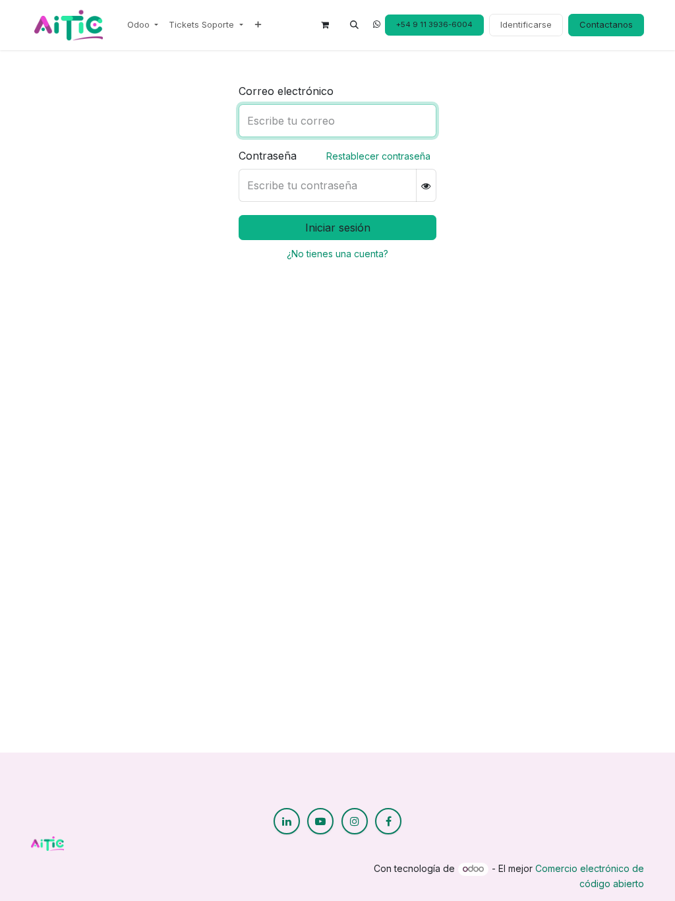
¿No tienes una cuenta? (337, 253)
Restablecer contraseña (378, 156)
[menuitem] (142, 25)
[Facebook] (388, 821)
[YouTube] (320, 821)
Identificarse (526, 24)
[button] (354, 25)
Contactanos (606, 24)
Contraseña (268, 155)
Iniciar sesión (337, 227)
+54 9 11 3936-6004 (434, 24)
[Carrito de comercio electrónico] (325, 25)
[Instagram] (354, 821)
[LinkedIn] (287, 821)
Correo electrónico (286, 91)
